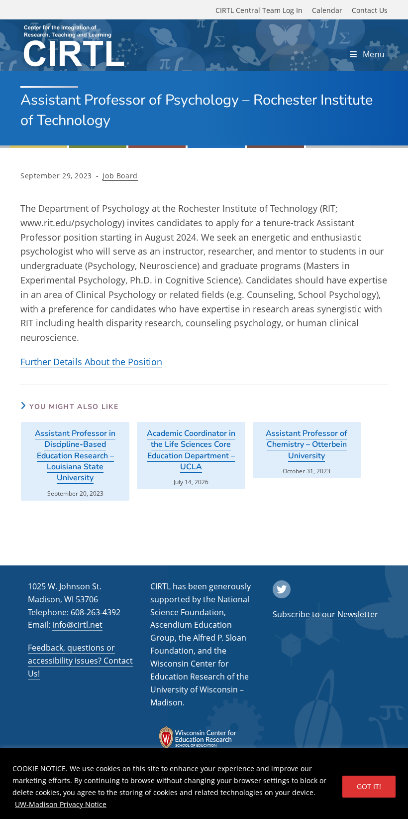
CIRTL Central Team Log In (259, 10)
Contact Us (370, 10)
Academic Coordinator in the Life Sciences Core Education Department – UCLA (191, 450)
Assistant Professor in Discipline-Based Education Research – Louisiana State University (75, 456)
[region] (204, 783)
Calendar (327, 10)
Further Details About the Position (91, 362)
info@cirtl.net (77, 624)
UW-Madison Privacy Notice (60, 804)
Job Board (119, 175)
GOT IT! (369, 786)
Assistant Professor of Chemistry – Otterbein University (306, 444)
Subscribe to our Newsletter (325, 614)
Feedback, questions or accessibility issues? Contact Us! (80, 660)
